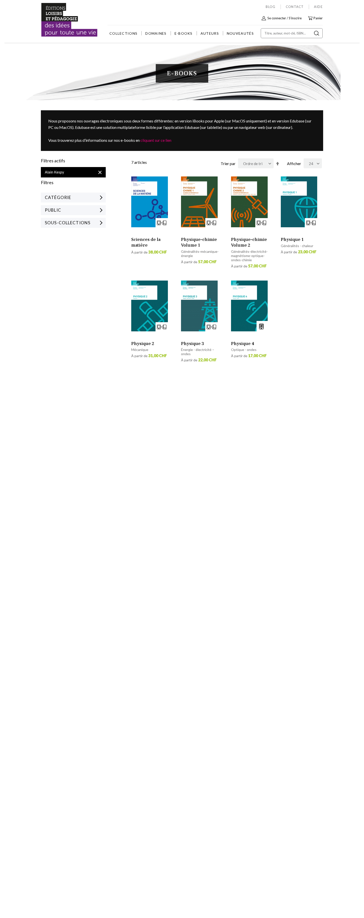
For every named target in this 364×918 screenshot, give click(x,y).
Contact (295, 7)
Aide (318, 7)
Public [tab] (53, 210)
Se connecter (276, 18)
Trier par (228, 163)
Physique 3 (192, 343)
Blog (270, 7)
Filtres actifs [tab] (53, 160)
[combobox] (292, 33)
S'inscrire (295, 18)
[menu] (181, 33)
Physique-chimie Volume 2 (249, 242)
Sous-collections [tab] (67, 222)
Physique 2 (142, 343)
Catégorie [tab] (58, 197)
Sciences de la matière (145, 242)
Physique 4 (242, 343)
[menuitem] (123, 33)
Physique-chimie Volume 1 (199, 242)
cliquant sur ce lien (155, 140)
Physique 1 (292, 239)
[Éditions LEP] (59, 20)
